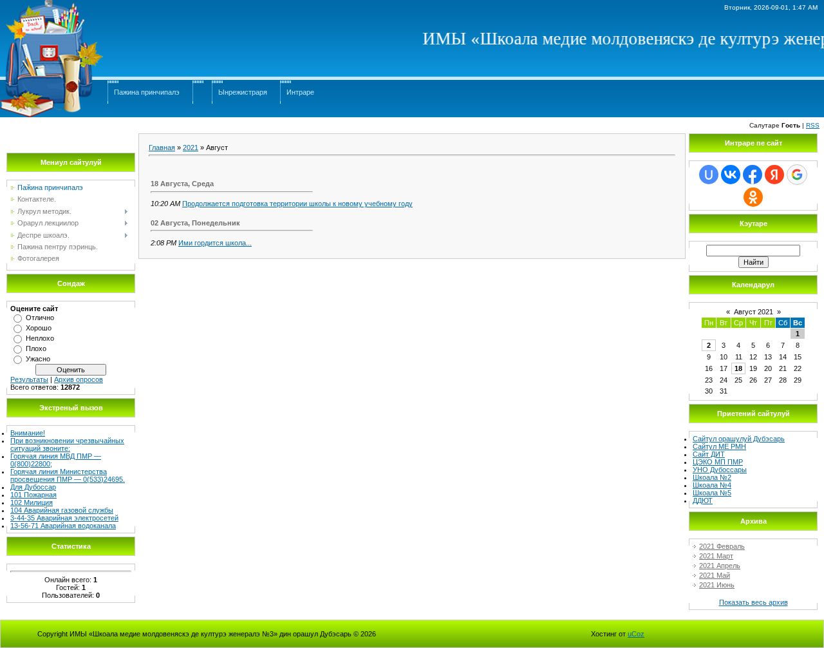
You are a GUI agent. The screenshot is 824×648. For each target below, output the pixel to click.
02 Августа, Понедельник (195, 223)
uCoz (636, 634)
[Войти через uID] (708, 174)
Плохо (36, 348)
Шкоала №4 (712, 485)
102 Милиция (31, 502)
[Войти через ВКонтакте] (730, 174)
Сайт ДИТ (709, 454)
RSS (812, 125)
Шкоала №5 (712, 493)
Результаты (29, 379)
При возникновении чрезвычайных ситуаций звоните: (67, 444)
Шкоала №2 (712, 477)
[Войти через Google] (797, 174)
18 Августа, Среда (182, 183)
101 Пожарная (33, 495)
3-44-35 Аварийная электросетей (64, 518)
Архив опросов (78, 379)
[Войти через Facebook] (752, 174)
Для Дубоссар (33, 487)
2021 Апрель (719, 565)
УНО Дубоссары (720, 469)
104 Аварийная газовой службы (61, 510)
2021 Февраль (722, 546)
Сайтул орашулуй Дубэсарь (739, 439)
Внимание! (27, 433)
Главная (162, 147)
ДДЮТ (703, 500)
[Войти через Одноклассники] (753, 197)
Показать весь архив (753, 602)
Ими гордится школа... (215, 243)
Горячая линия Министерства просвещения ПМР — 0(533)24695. (67, 475)
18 (738, 368)
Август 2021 (753, 312)
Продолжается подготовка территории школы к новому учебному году (297, 203)
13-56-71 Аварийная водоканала (63, 525)
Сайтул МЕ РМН (719, 446)
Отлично (40, 317)
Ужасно (38, 359)
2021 (190, 147)
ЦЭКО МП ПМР (718, 462)
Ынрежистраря (242, 92)
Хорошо (39, 328)
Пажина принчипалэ (147, 92)
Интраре (300, 92)
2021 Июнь (717, 585)
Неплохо (40, 338)
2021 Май (714, 575)
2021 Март (716, 556)
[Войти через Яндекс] (774, 174)
